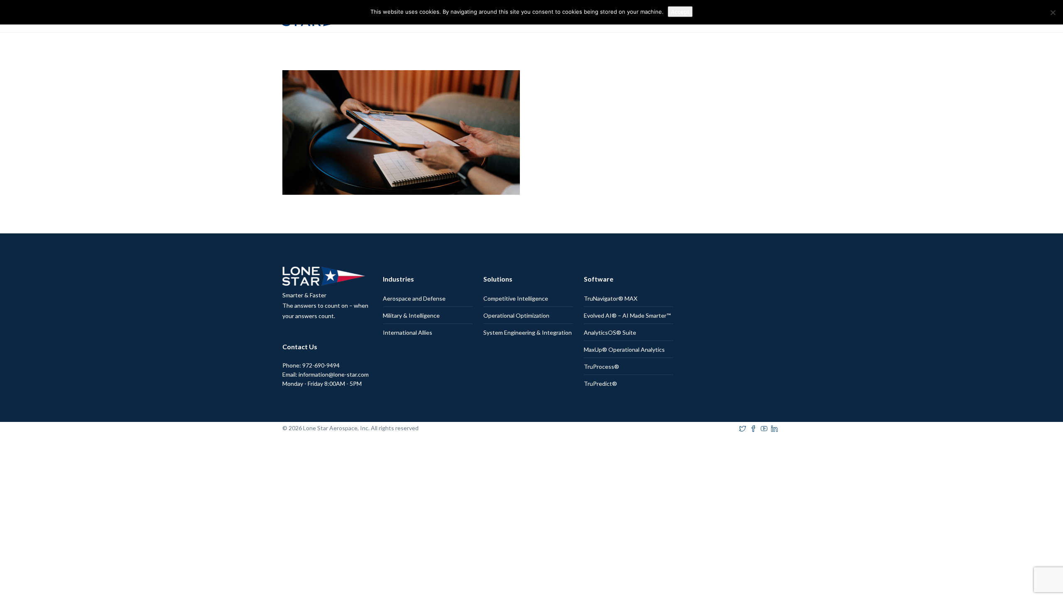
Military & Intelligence (411, 315)
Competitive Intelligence (515, 298)
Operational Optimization (516, 315)
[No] (1052, 12)
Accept (680, 11)
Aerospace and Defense (414, 298)
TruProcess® (601, 366)
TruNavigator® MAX (610, 298)
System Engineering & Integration (527, 332)
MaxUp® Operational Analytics (624, 349)
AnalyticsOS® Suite (610, 332)
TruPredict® (600, 383)
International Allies (407, 332)
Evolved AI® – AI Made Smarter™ (627, 315)
